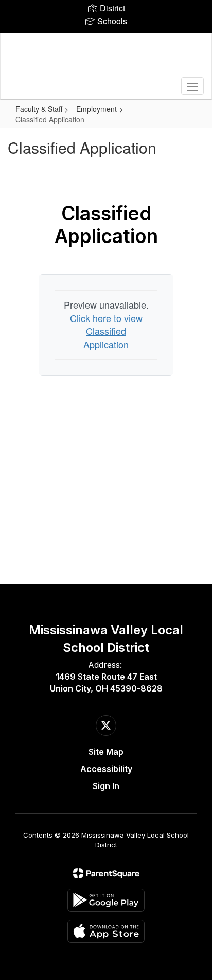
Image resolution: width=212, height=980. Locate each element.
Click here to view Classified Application (106, 331)
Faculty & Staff (38, 109)
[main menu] (192, 86)
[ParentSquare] (106, 873)
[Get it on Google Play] (106, 900)
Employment (96, 109)
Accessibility (106, 769)
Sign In (106, 786)
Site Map (106, 752)
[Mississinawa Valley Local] (106, 58)
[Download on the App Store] (106, 931)
